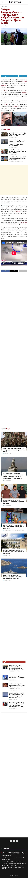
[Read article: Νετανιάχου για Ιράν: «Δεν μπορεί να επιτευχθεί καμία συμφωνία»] (5, 677)
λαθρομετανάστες (12, 224)
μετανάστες (24, 81)
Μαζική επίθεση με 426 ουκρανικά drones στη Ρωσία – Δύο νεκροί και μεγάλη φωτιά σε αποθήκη (17, 686)
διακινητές (6, 206)
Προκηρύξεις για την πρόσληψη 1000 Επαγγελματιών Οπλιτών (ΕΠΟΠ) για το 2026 (17, 134)
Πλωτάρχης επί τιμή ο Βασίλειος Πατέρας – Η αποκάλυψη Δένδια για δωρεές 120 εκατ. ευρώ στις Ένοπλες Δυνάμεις (16, 668)
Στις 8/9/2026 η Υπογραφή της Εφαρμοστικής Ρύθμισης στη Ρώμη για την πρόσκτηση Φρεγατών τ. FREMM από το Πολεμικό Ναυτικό (16, 142)
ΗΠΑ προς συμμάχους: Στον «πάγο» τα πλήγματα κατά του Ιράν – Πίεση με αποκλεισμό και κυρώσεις (16, 704)
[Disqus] (14, 603)
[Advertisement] (14, 60)
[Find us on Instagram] (17, 841)
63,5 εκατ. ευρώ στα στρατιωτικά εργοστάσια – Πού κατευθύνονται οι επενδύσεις (13, 551)
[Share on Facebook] (5, 76)
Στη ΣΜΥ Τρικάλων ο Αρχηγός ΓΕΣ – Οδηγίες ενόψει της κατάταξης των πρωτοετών (17, 158)
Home (2, 6)
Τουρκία (15, 106)
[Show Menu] (1, 2)
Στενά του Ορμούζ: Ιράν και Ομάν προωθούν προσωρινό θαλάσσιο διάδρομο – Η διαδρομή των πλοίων (16, 695)
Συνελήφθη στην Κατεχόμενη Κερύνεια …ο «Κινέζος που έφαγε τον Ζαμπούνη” (17, 151)
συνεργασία (24, 222)
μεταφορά (17, 211)
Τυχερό (6, 104)
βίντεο (5, 90)
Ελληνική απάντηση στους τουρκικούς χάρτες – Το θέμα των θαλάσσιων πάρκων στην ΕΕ (12, 576)
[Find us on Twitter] (14, 841)
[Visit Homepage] (15, 2)
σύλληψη (24, 92)
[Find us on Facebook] (11, 841)
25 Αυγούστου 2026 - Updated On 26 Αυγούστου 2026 (16, 162)
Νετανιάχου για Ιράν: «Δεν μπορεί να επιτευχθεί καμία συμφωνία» (17, 677)
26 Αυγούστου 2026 (12, 137)
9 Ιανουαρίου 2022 (5, 26)
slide (6, 6)
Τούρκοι (3, 85)
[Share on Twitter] (14, 76)
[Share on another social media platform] (23, 76)
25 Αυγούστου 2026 (7, 555)
